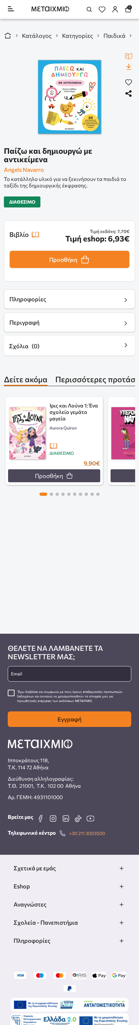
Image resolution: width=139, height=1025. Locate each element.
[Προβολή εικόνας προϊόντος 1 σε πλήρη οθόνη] (69, 96)
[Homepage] (50, 9)
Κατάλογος (37, 35)
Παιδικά (114, 35)
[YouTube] (90, 818)
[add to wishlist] (129, 82)
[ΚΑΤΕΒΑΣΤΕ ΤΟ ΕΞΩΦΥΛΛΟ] (129, 67)
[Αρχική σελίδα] (8, 35)
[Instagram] (53, 818)
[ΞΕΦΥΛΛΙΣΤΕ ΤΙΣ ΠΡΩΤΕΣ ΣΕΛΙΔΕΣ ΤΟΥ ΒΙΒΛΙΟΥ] (129, 56)
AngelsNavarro (24, 169)
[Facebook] (40, 818)
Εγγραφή (69, 719)
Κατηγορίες (77, 35)
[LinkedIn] (66, 818)
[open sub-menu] (121, 868)
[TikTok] (77, 818)
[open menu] (11, 9)
